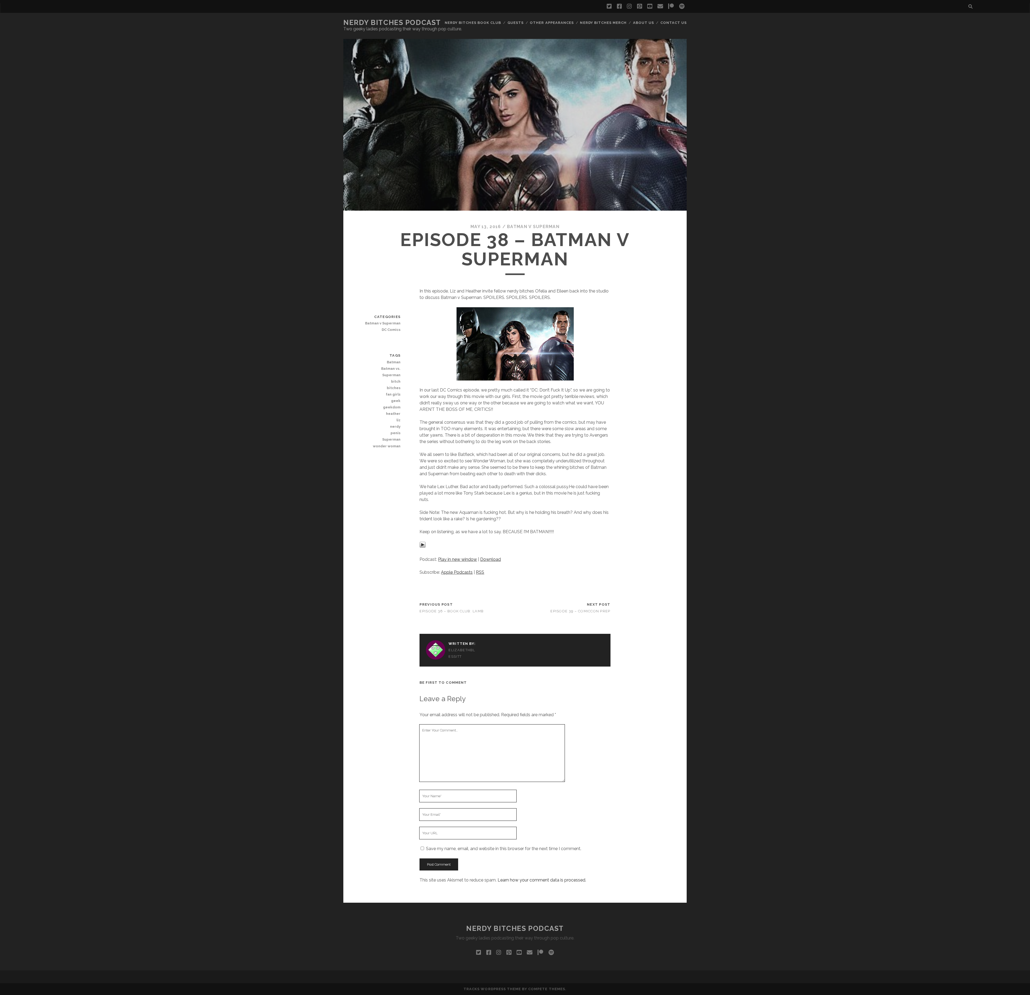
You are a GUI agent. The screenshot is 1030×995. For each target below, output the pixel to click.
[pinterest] (639, 6)
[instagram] (629, 6)
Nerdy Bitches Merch (603, 23)
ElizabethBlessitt (461, 653)
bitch (395, 381)
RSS (480, 572)
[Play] (423, 546)
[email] (660, 6)
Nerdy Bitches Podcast (392, 23)
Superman (391, 439)
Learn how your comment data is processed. (542, 880)
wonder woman (386, 446)
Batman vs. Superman (390, 372)
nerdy (395, 427)
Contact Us (673, 23)
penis (395, 433)
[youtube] (649, 6)
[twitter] (609, 6)
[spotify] (682, 6)
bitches (393, 388)
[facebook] (619, 6)
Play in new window (457, 559)
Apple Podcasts (457, 572)
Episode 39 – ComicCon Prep (580, 611)
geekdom (391, 407)
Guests (515, 23)
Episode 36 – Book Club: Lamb (452, 611)
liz (398, 420)
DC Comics (391, 330)
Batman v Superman (533, 226)
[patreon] (671, 6)
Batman (393, 362)
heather (393, 414)
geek (395, 401)
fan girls (393, 394)
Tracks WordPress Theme (492, 989)
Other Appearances (552, 23)
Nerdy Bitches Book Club (473, 23)
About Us (643, 23)
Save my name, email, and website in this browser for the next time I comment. (503, 848)
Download (490, 559)
